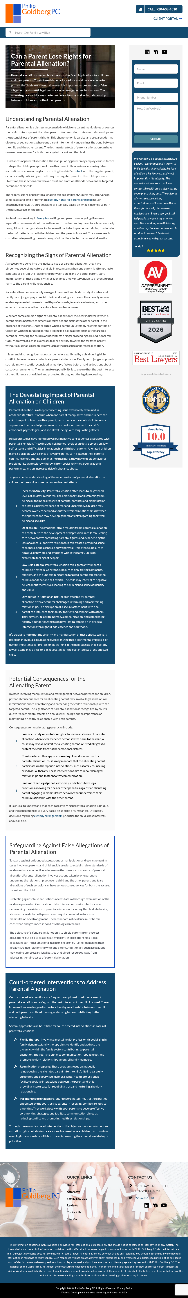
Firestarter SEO (118, 1292)
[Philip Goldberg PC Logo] (33, 5)
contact (77, 171)
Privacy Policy (124, 1288)
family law (43, 218)
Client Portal (165, 19)
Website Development (73, 1292)
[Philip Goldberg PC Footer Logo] (33, 1189)
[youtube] (164, 51)
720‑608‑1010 (144, 1197)
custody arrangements (48, 815)
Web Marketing (98, 1292)
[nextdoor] (156, 51)
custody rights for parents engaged (70, 199)
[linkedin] (147, 51)
